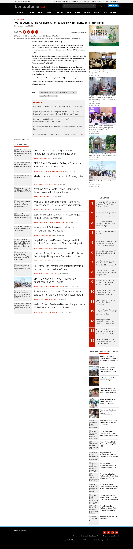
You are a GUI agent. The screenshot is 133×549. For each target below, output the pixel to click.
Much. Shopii (59, 42)
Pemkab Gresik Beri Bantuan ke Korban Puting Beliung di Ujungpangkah (108, 508)
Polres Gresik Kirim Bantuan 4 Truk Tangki (63, 92)
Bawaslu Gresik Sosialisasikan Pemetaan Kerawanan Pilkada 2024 (108, 465)
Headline (46, 171)
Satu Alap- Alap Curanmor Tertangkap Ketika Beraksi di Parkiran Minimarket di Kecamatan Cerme (58, 295)
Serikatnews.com (76, 1)
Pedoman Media (102, 536)
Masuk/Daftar (102, 6)
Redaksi (85, 536)
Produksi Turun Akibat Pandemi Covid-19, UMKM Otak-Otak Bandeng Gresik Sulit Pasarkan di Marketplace (109, 435)
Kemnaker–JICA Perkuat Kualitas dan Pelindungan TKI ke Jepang (58, 106)
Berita (36, 158)
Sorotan (47, 158)
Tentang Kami (77, 536)
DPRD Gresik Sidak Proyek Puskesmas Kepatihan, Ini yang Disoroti (58, 134)
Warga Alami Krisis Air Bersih (48, 96)
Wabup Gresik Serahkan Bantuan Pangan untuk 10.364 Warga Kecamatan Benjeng (59, 306)
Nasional (41, 235)
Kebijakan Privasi (113, 536)
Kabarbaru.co (66, 1)
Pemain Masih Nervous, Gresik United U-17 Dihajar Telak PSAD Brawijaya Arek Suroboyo (109, 498)
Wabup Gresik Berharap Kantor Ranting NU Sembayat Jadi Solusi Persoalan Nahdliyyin (57, 203)
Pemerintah (54, 171)
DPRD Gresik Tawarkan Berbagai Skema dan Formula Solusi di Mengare (58, 165)
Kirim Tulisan (113, 6)
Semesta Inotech (112, 540)
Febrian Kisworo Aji (43, 42)
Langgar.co (100, 1)
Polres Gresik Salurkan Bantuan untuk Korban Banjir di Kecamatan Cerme (109, 476)
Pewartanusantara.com (89, 1)
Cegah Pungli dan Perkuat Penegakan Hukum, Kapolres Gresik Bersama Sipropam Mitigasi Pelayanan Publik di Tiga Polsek (56, 113)
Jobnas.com (108, 1)
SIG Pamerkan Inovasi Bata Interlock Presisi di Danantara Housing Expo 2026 (57, 128)
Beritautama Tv (27, 1)
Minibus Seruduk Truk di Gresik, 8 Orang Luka (58, 176)
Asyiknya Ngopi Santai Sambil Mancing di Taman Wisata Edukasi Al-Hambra (56, 191)
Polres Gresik (44, 92)
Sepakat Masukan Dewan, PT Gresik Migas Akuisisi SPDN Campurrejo (57, 216)
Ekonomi (46, 222)
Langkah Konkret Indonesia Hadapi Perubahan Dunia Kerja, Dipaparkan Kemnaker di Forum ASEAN (55, 120)
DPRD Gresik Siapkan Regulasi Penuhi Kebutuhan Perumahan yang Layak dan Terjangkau (55, 154)
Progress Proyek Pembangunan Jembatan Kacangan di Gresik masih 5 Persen (109, 456)
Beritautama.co (77, 540)
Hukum (46, 184)
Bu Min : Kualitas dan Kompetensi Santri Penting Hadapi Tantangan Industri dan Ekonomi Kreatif (109, 488)
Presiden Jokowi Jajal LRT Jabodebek (109, 518)
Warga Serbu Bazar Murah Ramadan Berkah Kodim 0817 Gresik (108, 423)
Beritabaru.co (57, 1)
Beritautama (18, 1)
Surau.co (115, 1)
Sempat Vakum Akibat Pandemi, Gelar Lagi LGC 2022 (108, 444)
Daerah (41, 158)
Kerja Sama (92, 536)
